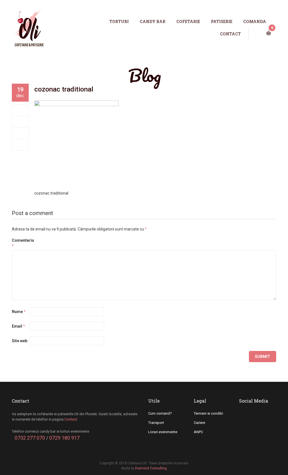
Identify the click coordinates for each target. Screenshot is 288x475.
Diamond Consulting (151, 468)
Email (18, 326)
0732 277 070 (30, 438)
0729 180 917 (64, 438)
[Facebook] (20, 110)
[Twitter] (20, 121)
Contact (70, 419)
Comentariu (20, 243)
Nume (19, 311)
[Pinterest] (20, 144)
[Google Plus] (20, 133)
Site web (19, 341)
